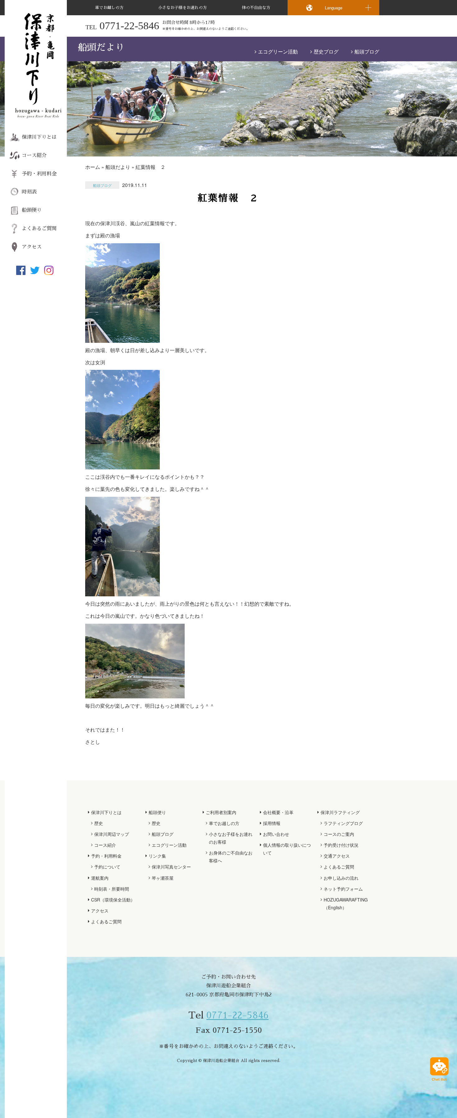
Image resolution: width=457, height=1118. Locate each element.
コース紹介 (34, 155)
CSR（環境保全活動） (113, 900)
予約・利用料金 (39, 173)
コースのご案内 (339, 834)
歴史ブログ (326, 51)
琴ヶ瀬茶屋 (162, 878)
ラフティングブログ (343, 823)
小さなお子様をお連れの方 (182, 8)
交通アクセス (337, 856)
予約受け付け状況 (341, 845)
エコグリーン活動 (278, 51)
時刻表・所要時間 (111, 889)
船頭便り (32, 210)
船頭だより (117, 166)
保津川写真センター (171, 867)
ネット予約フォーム (343, 889)
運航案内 (99, 878)
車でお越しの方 (109, 8)
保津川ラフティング (340, 812)
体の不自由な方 (256, 8)
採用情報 (271, 823)
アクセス (32, 247)
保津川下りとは (39, 137)
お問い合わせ (276, 834)
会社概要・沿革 (278, 812)
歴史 (98, 823)
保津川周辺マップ (111, 834)
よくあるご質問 (39, 228)
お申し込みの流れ (341, 878)
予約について (107, 867)
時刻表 (29, 191)
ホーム (92, 166)
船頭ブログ (366, 51)
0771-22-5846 (237, 1015)
